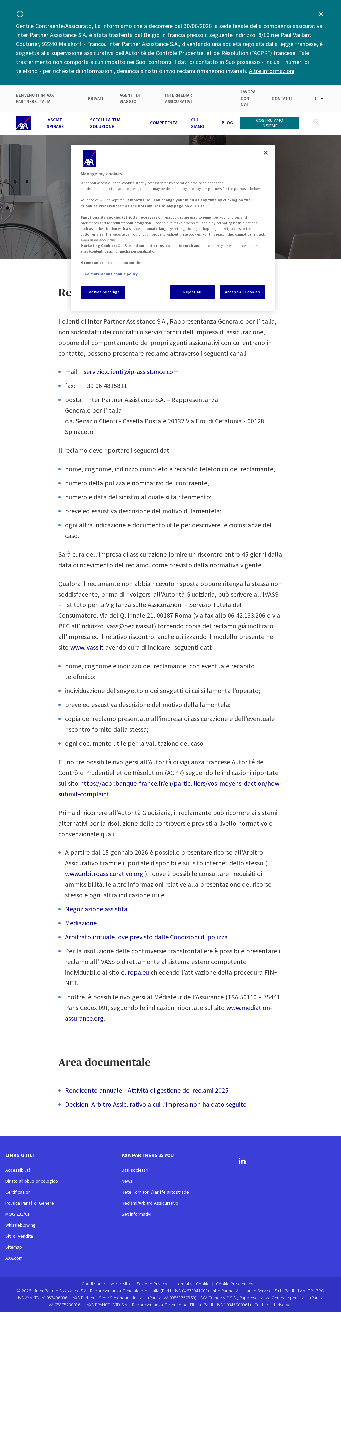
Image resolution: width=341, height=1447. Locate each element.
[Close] (265, 152)
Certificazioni (18, 1192)
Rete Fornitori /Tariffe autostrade (155, 1192)
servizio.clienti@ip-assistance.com (131, 371)
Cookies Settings (103, 292)
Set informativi (136, 1214)
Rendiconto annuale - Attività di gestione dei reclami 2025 (146, 1090)
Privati (95, 98)
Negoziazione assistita (96, 909)
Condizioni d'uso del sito (106, 1284)
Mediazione (81, 923)
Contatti (282, 98)
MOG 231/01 (17, 1214)
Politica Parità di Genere (29, 1203)
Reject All (192, 292)
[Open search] (316, 123)
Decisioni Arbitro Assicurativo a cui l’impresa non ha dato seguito (156, 1104)
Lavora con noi (248, 98)
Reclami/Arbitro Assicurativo (150, 1203)
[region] (173, 228)
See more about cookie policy (110, 274)
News (127, 1181)
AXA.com (14, 1258)
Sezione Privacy (152, 1284)
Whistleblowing (20, 1225)
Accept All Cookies (242, 292)
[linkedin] (242, 1162)
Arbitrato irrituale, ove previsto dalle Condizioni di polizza (146, 937)
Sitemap (13, 1247)
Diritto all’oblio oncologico (31, 1181)
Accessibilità (18, 1170)
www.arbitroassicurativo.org (104, 873)
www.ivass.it (87, 647)
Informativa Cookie (191, 1284)
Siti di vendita (19, 1236)
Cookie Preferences (234, 1284)
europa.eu (135, 972)
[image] (23, 123)
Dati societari (135, 1170)
